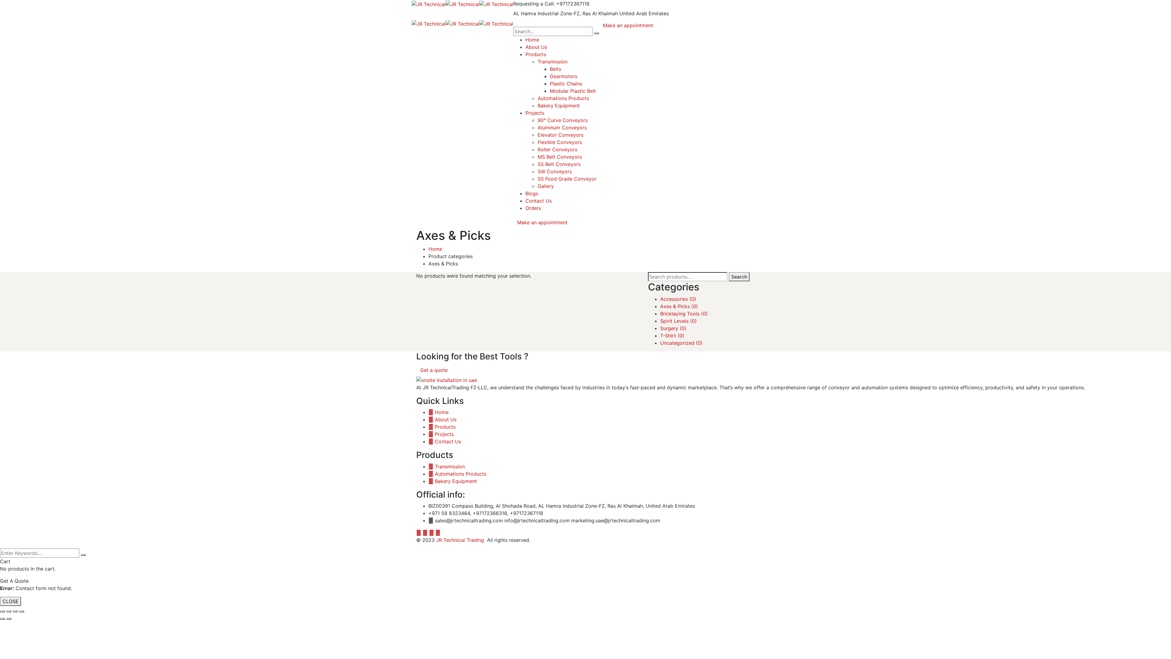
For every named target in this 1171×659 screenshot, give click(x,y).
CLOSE (10, 601)
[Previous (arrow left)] (2, 619)
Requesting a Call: (534, 4)
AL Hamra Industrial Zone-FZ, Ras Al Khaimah (565, 13)
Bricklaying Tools (684, 314)
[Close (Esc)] (2, 611)
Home (435, 249)
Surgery (673, 328)
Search (739, 277)
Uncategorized (681, 343)
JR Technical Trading (460, 540)
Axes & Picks (679, 306)
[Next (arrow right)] (8, 619)
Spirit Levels (678, 321)
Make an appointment (542, 222)
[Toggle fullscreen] (15, 611)
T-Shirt (672, 336)
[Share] (8, 611)
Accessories (678, 299)
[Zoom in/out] (21, 611)
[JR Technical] (429, 4)
